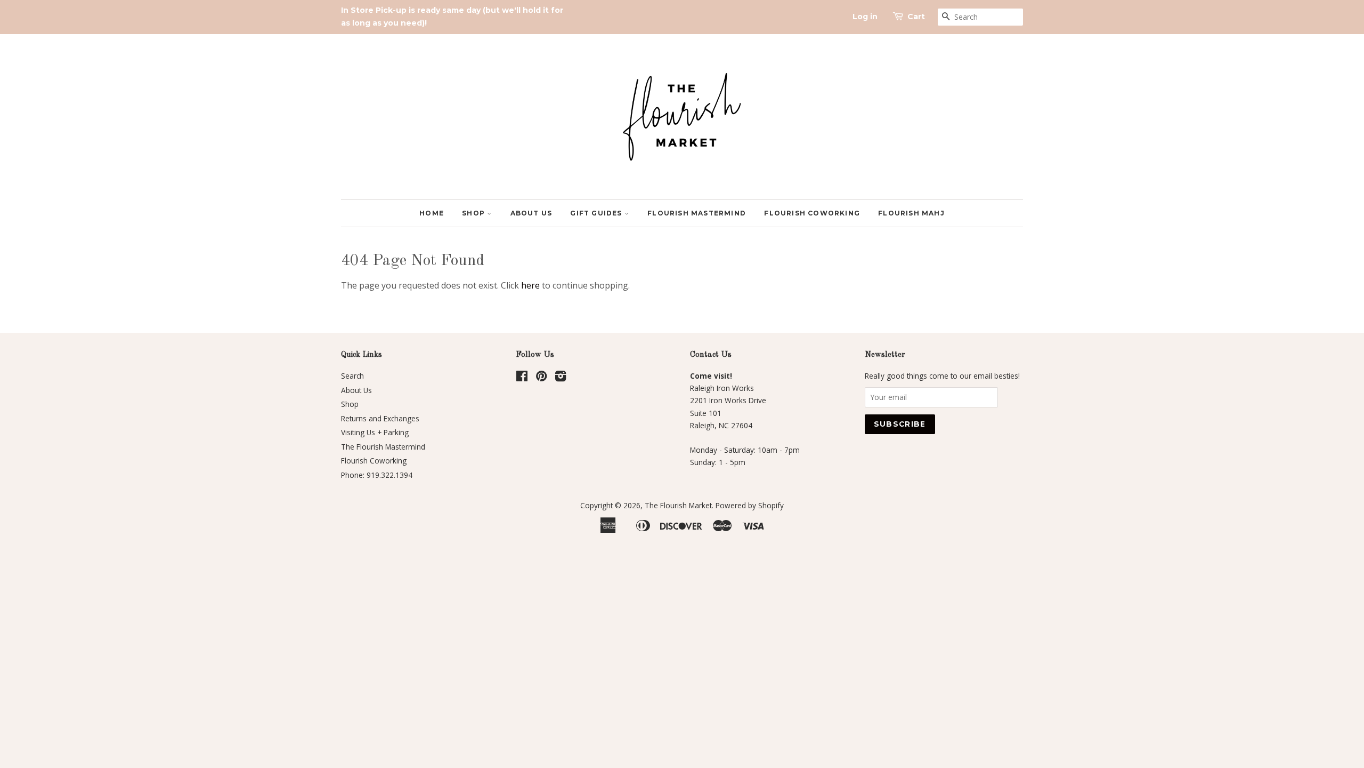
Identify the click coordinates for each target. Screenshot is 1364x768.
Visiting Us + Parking (375, 432)
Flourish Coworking (812, 213)
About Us (531, 213)
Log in (865, 16)
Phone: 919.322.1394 (376, 475)
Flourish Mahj (911, 213)
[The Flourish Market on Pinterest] (541, 378)
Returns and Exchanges (380, 418)
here (530, 285)
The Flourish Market (678, 505)
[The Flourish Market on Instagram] (560, 378)
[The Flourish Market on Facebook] (522, 378)
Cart (916, 16)
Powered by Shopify (750, 505)
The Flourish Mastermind (383, 447)
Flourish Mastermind (696, 213)
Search (352, 376)
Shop (474, 213)
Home (431, 213)
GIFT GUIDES (597, 213)
